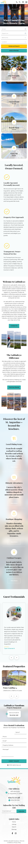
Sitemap (14, 829)
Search (14, 827)
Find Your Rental (14, 387)
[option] (14, 628)
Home (14, 822)
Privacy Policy (17, 842)
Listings (14, 824)
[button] (11, 657)
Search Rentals (14, 50)
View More (14, 467)
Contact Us (14, 325)
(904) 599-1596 (14, 715)
